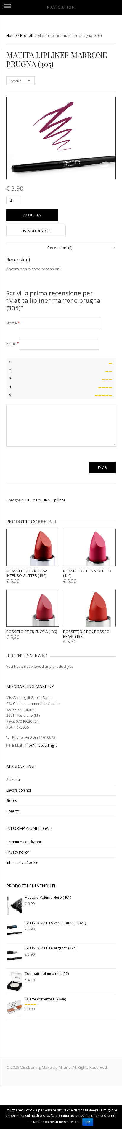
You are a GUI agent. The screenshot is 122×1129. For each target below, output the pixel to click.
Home (11, 35)
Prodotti (27, 35)
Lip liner (58, 499)
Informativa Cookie (22, 862)
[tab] (61, 247)
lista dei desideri (36, 231)
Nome (13, 323)
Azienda (13, 779)
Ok (88, 1122)
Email (12, 343)
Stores (11, 800)
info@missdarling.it (41, 745)
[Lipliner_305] (61, 138)
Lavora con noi (18, 790)
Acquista (32, 215)
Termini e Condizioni (23, 841)
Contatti (13, 811)
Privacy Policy (17, 852)
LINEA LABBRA (37, 499)
